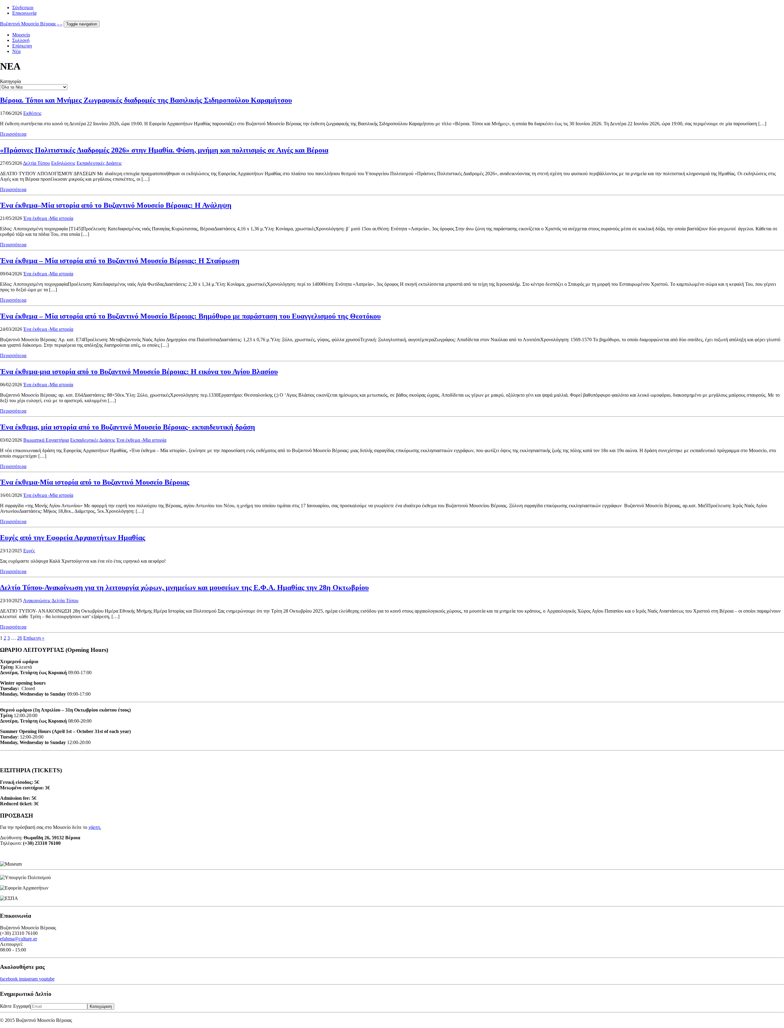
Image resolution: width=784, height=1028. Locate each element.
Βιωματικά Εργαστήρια (46, 440)
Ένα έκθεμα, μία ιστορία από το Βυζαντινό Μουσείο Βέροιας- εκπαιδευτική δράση (127, 427)
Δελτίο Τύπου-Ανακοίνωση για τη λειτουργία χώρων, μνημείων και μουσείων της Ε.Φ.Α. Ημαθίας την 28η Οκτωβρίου (184, 587)
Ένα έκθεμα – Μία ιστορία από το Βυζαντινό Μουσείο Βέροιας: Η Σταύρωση (119, 261)
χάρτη (94, 827)
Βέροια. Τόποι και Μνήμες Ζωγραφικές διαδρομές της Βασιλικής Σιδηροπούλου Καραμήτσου (146, 100)
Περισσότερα (13, 134)
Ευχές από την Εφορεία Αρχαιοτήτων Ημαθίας (72, 538)
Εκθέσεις (32, 113)
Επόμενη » (33, 638)
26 (19, 638)
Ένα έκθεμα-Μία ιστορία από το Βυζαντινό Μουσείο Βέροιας (94, 482)
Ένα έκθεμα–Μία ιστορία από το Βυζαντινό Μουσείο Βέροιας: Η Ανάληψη (116, 205)
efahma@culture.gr (18, 938)
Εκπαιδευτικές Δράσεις (99, 163)
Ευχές (29, 550)
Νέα (16, 51)
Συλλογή (20, 40)
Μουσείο (21, 34)
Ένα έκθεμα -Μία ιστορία (48, 218)
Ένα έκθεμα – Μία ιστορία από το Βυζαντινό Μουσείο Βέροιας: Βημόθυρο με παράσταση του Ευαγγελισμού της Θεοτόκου (190, 316)
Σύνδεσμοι (22, 7)
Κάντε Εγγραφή (15, 1006)
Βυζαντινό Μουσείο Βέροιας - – (31, 23)
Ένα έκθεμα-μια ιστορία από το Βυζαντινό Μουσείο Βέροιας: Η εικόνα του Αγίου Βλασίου (139, 372)
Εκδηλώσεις (63, 163)
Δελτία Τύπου (36, 163)
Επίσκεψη (22, 45)
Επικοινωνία (24, 13)
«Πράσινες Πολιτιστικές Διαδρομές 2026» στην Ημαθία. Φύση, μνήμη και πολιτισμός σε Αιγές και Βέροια (164, 150)
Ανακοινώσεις (37, 600)
